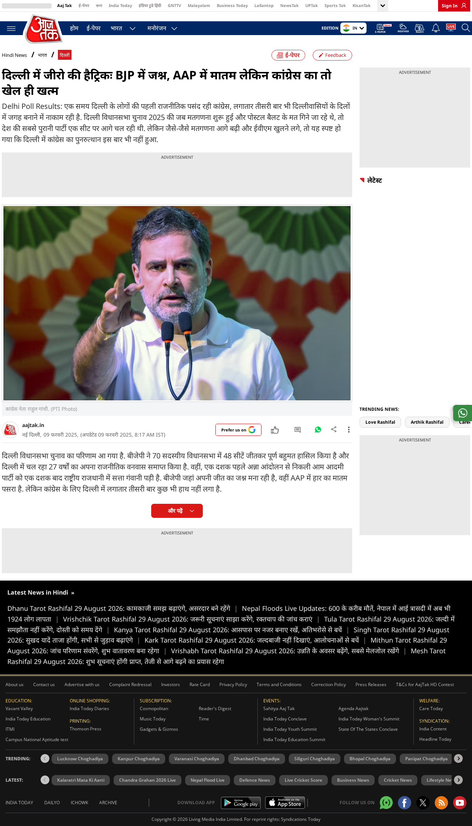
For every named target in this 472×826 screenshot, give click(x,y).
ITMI (10, 729)
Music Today (153, 719)
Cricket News (398, 780)
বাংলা (99, 5)
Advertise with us (82, 684)
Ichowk (79, 802)
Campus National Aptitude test (37, 739)
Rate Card (200, 684)
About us (15, 684)
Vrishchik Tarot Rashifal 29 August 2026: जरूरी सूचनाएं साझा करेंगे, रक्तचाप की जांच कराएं (191, 619)
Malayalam (199, 5)
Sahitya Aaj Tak (279, 708)
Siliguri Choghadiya (314, 759)
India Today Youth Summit (290, 729)
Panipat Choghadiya (426, 759)
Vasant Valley (19, 708)
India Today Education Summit (294, 739)
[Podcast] (420, 28)
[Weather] (403, 29)
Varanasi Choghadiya (196, 759)
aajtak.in (33, 425)
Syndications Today (300, 819)
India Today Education (28, 719)
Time (204, 719)
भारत (116, 28)
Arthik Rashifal (427, 422)
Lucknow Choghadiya (80, 759)
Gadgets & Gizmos (159, 729)
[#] (318, 431)
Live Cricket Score (303, 780)
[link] (462, 5)
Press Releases (370, 684)
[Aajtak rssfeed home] (441, 802)
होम (74, 28)
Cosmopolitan (154, 708)
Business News (353, 780)
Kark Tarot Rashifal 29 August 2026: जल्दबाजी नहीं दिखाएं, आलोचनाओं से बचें (256, 640)
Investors (170, 684)
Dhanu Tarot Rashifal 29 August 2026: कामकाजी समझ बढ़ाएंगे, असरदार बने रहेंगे (122, 608)
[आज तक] (44, 29)
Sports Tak (335, 5)
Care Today (431, 708)
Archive (108, 802)
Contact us (44, 684)
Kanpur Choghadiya (139, 759)
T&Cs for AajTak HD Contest (425, 684)
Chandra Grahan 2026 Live (147, 780)
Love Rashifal (380, 422)
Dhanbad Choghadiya (257, 759)
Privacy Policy (233, 684)
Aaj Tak (64, 5)
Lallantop (264, 5)
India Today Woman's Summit (369, 719)
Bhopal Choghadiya (370, 759)
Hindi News (14, 55)
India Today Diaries (89, 708)
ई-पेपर (84, 5)
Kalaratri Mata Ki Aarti (80, 780)
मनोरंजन (157, 28)
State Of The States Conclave (368, 729)
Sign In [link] (450, 6)
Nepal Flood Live (208, 780)
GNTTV (174, 5)
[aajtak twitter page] (423, 802)
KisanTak (362, 5)
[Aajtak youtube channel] (459, 802)
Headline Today (435, 739)
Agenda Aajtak (353, 708)
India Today (120, 5)
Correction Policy (328, 684)
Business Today (232, 5)
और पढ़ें (175, 510)
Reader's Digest (215, 708)
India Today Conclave (285, 719)
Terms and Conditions (279, 684)
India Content (433, 729)
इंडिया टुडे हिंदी (150, 5)
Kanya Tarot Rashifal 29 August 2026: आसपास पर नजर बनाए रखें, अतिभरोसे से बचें (232, 629)
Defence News (254, 780)
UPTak (311, 5)
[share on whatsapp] (462, 413)
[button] (458, 758)
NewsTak (289, 5)
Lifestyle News (442, 780)
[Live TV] (451, 29)
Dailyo (52, 802)
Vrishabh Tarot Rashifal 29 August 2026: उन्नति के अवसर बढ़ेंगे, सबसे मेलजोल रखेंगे (289, 650)
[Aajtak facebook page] (404, 802)
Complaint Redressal (130, 684)
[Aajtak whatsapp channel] (386, 802)
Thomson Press (85, 729)
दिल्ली (65, 55)
